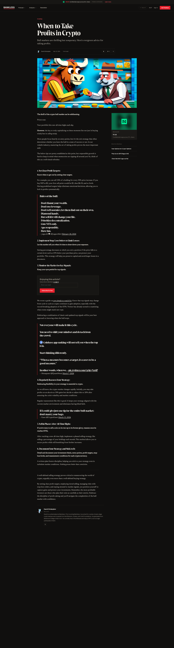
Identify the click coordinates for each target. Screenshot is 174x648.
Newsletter (43, 7)
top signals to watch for (62, 301)
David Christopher (45, 51)
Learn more (108, 2)
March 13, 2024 (64, 417)
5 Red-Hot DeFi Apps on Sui (119, 159)
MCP (150, 7)
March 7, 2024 (68, 373)
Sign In (156, 7)
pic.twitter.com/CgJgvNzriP (83, 370)
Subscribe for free (47, 290)
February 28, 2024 (69, 234)
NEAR (67, 2)
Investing (39, 19)
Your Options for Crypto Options (121, 149)
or (56, 282)
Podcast (21, 7)
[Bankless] (9, 8)
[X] (45, 524)
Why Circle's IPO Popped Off (120, 154)
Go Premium (165, 7)
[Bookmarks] (103, 51)
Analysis (32, 7)
